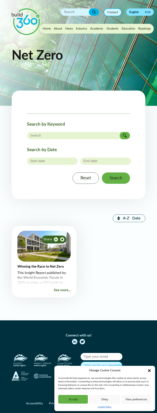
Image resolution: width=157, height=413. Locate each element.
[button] (149, 371)
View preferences (136, 399)
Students (112, 28)
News (69, 28)
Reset (85, 178)
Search (116, 178)
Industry (81, 28)
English (134, 12)
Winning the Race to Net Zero (40, 266)
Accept (73, 399)
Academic (96, 28)
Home (47, 28)
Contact (112, 12)
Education (128, 28)
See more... (62, 290)
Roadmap (144, 28)
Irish (148, 12)
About (58, 28)
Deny (104, 399)
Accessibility (34, 403)
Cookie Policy (105, 407)
